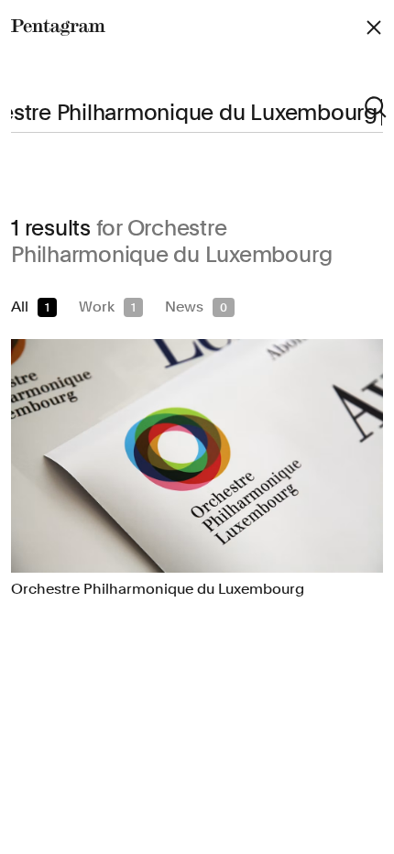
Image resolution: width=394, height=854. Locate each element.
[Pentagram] (58, 27)
